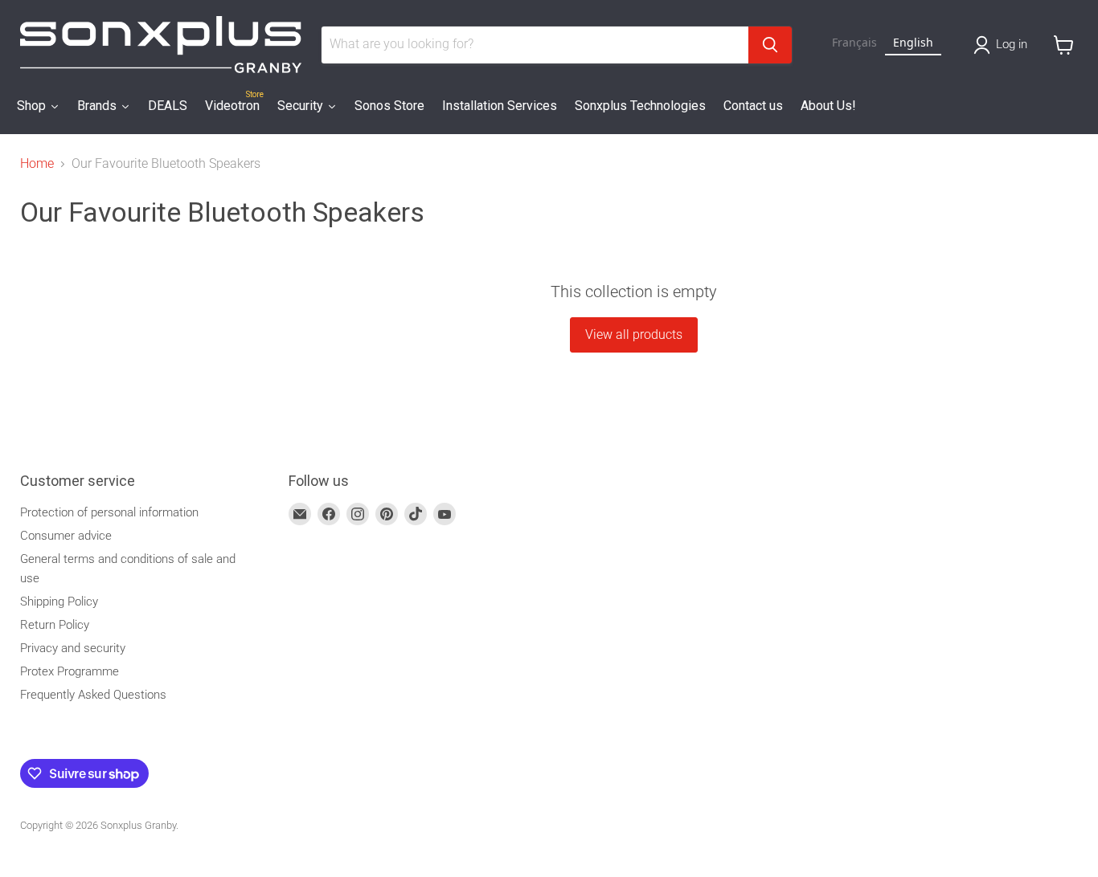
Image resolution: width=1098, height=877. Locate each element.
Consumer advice (66, 535)
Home (37, 164)
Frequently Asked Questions (93, 694)
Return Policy (54, 625)
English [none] (913, 42)
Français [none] (854, 42)
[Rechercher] (770, 45)
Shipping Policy (59, 601)
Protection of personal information (109, 512)
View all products (633, 334)
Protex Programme (69, 671)
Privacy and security (72, 648)
